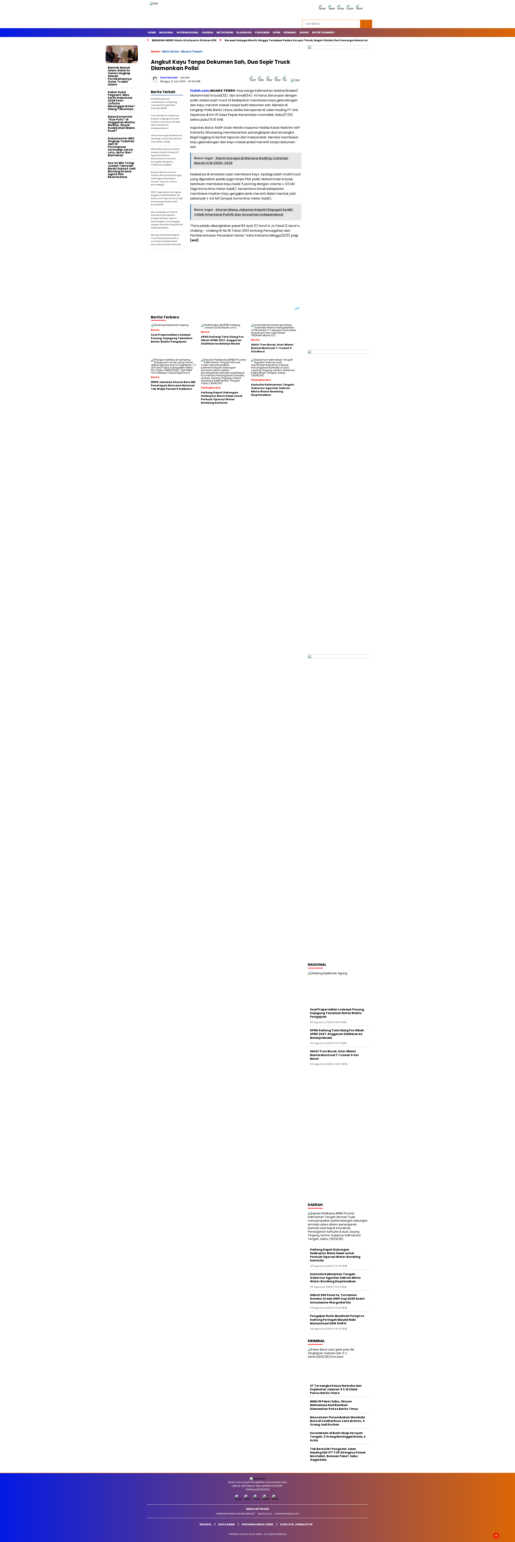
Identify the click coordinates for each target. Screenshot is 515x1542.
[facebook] (323, 8)
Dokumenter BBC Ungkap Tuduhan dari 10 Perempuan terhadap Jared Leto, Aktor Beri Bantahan (121, 146)
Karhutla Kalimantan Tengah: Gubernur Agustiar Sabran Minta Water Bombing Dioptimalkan (335, 1277)
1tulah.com (199, 90)
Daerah (207, 32)
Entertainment (323, 32)
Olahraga (244, 32)
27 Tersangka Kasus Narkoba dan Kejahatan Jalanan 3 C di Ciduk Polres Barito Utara (336, 1389)
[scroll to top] (496, 1536)
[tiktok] (360, 8)
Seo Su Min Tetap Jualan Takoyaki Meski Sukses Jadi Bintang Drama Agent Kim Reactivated (121, 170)
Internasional (188, 32)
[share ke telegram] (278, 79)
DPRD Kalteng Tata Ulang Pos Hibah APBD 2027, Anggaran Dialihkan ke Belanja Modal (337, 1034)
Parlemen (262, 32)
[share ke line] (287, 79)
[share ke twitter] (262, 79)
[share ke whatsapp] (270, 79)
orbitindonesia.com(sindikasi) (235, 1513)
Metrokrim (224, 32)
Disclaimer (226, 1524)
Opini (276, 32)
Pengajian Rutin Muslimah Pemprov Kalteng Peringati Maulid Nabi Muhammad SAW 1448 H (337, 1319)
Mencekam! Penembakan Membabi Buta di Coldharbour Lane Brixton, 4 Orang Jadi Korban (337, 1421)
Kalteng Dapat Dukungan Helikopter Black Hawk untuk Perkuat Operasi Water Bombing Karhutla (335, 1255)
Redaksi (205, 1524)
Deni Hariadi (168, 77)
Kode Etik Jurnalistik (296, 1524)
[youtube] (350, 8)
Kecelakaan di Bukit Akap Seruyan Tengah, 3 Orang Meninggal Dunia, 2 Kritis (338, 1436)
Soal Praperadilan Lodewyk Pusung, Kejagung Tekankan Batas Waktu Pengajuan (337, 1013)
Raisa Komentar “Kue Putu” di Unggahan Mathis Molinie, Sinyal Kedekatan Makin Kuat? (121, 124)
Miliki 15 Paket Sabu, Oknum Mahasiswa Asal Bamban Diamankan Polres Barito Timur (334, 1405)
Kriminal (290, 32)
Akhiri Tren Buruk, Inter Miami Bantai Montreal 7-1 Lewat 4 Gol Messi (334, 1055)
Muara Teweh (191, 51)
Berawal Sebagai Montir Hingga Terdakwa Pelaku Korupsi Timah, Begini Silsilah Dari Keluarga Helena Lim (297, 40)
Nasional (166, 32)
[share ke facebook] (254, 79)
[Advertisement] (122, 240)
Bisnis (304, 32)
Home (152, 32)
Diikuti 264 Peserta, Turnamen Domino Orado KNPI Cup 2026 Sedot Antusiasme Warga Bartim (337, 1298)
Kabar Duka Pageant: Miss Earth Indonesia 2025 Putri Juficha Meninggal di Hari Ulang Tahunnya (121, 100)
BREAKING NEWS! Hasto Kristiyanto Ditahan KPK (184, 40)
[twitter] (332, 8)
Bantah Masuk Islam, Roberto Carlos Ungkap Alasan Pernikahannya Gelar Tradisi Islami (120, 76)
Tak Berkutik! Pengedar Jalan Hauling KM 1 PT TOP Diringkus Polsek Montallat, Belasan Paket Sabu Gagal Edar (338, 1454)
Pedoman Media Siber (257, 1524)
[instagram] (341, 8)
